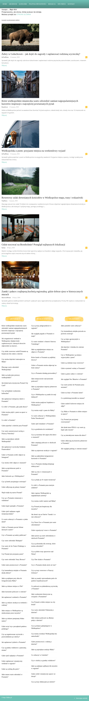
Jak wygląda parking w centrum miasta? (74, 449)
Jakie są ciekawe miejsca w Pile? (12, 586)
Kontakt (71, 4)
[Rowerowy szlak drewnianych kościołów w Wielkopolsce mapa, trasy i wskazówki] (44, 181)
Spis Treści (62, 4)
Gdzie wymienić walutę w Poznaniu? (73, 368)
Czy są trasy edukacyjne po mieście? (43, 682)
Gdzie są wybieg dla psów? (10, 669)
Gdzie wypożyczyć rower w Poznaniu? (44, 530)
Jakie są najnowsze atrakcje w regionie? (44, 450)
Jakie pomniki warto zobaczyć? (71, 326)
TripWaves (4, 200)
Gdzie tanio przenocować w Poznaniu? (14, 565)
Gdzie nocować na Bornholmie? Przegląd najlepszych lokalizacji (33, 244)
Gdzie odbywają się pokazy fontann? (14, 487)
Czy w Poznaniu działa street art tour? (43, 565)
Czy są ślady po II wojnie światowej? (43, 480)
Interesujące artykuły (81, 698)
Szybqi (3, 247)
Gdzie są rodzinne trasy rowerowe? (72, 363)
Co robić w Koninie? (8, 420)
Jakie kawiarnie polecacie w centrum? (14, 592)
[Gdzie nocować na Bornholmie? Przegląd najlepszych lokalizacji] (44, 228)
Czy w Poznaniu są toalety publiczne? (14, 535)
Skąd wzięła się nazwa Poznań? (12, 492)
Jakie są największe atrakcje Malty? (42, 649)
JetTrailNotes (5, 57)
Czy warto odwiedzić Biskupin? (12, 541)
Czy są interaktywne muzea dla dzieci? (73, 435)
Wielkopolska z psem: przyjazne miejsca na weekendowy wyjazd (33, 150)
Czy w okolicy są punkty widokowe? (43, 660)
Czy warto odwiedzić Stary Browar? (13, 559)
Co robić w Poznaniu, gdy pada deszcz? (15, 407)
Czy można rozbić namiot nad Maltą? (43, 501)
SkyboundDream (6, 297)
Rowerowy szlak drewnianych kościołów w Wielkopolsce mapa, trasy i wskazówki (42, 197)
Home (5, 4)
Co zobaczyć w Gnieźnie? (39, 655)
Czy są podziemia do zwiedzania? (42, 429)
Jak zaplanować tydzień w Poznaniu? (14, 642)
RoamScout (5, 107)
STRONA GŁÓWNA (23, 14)
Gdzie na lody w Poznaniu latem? (72, 393)
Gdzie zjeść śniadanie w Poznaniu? (42, 424)
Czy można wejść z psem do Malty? (43, 410)
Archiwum (13, 4)
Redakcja (52, 4)
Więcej (4, 65)
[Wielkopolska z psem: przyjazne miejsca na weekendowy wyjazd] (44, 134)
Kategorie (23, 4)
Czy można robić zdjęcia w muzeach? (14, 463)
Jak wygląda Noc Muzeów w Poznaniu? (74, 379)
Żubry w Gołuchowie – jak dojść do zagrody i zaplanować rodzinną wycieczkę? (41, 54)
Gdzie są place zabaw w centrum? (72, 374)
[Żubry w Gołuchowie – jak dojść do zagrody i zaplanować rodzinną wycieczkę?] (44, 37)
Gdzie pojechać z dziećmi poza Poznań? (15, 426)
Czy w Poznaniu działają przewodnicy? (44, 373)
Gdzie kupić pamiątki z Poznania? (13, 506)
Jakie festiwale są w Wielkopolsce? (13, 476)
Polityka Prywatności (37, 4)
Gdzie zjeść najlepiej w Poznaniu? (13, 656)
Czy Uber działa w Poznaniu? (41, 559)
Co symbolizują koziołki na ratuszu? (73, 398)
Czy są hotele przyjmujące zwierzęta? (14, 482)
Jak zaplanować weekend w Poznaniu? (14, 597)
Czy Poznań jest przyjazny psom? (13, 554)
